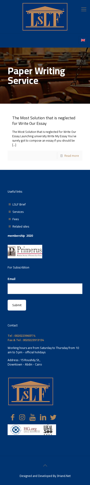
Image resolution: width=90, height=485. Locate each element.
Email (11, 279)
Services (18, 211)
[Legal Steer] (45, 16)
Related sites (20, 226)
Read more (71, 155)
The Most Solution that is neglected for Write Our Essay (43, 120)
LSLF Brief (19, 204)
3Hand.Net (64, 476)
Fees (15, 219)
